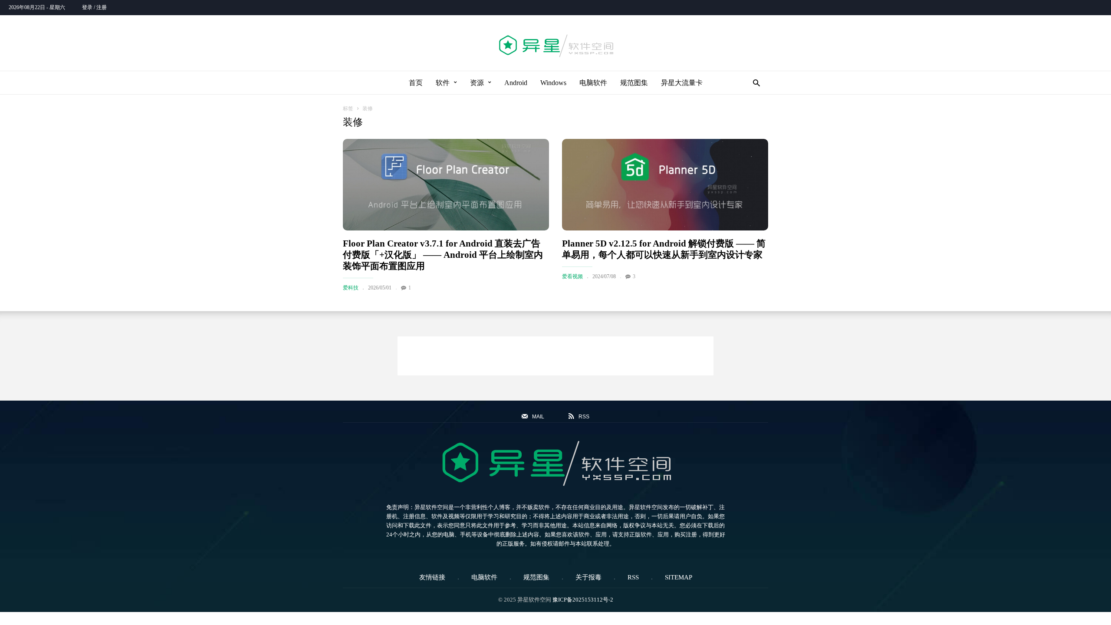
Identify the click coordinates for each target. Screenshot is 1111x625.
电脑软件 (593, 82)
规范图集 (634, 82)
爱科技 (350, 288)
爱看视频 (572, 276)
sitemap (678, 577)
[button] (754, 82)
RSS (633, 577)
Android (515, 82)
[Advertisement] (555, 355)
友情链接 (432, 577)
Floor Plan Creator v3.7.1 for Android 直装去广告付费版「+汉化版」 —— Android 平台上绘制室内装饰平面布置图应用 (443, 254)
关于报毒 (588, 577)
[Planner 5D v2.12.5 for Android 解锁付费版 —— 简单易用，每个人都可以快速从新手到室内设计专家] (665, 184)
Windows (553, 82)
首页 (416, 82)
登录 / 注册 (94, 7)
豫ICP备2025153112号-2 (582, 599)
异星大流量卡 (682, 82)
